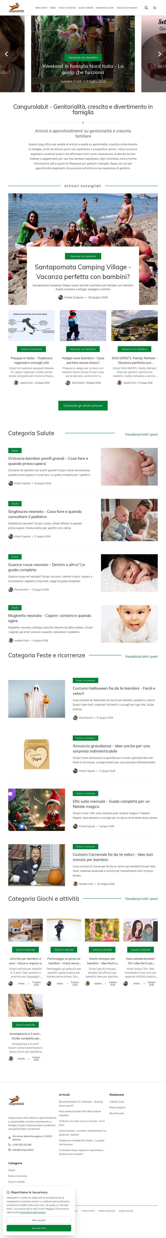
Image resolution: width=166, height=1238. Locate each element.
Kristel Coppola (117, 1107)
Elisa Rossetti (117, 1113)
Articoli (64, 1094)
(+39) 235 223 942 (22, 1144)
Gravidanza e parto (105, 7)
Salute (53, 7)
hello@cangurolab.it (23, 1149)
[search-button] (146, 8)
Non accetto (39, 1220)
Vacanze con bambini (127, 7)
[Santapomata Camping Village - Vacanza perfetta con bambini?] (83, 249)
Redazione (117, 1094)
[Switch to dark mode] (155, 8)
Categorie (15, 1163)
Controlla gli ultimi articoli (83, 406)
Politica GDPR (88, 1211)
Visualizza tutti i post (141, 434)
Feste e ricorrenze (67, 7)
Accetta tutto (39, 1228)
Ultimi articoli (41, 7)
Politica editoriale (106, 1211)
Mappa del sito (126, 1211)
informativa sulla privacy (32, 1212)
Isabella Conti (117, 1101)
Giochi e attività (85, 7)
